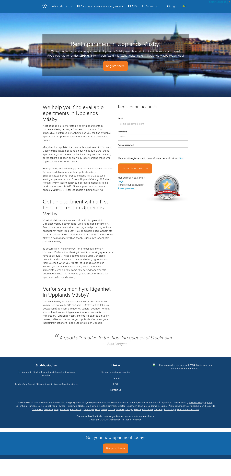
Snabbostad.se (46, 365)
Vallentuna (147, 409)
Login (121, 181)
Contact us (150, 6)
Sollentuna (21, 406)
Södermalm (153, 406)
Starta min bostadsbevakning (115, 372)
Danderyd (89, 409)
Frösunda (210, 406)
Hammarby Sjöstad (115, 406)
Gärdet (163, 406)
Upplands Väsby (195, 402)
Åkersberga (170, 409)
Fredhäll (120, 409)
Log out (116, 378)
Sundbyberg (51, 406)
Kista (97, 409)
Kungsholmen (197, 406)
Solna (41, 406)
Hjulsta (111, 409)
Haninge (32, 406)
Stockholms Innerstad (188, 409)
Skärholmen (92, 406)
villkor (180, 158)
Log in (173, 6)
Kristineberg (76, 409)
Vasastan (64, 409)
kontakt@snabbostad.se (66, 384)
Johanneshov (182, 406)
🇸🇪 (184, 6)
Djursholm (132, 406)
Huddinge (72, 406)
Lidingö (129, 409)
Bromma (142, 406)
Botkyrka (48, 409)
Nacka (81, 406)
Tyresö (62, 406)
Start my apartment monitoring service (101, 6)
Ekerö (104, 409)
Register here (115, 66)
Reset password (127, 188)
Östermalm (37, 409)
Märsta (137, 409)
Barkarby (158, 409)
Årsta (171, 406)
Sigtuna (208, 402)
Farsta (102, 406)
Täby (56, 409)
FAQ (134, 6)
